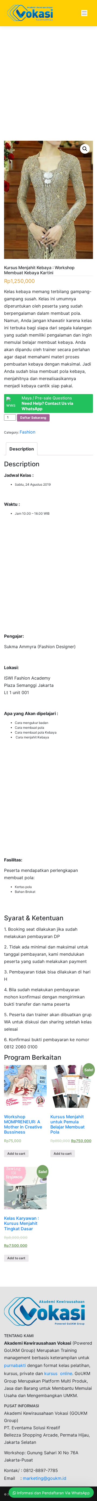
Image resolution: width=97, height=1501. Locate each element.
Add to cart (16, 1154)
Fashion (27, 432)
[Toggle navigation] (84, 13)
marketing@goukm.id (44, 1478)
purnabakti (15, 1365)
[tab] (21, 448)
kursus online (58, 1373)
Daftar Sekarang (33, 418)
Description (21, 449)
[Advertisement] (48, 90)
